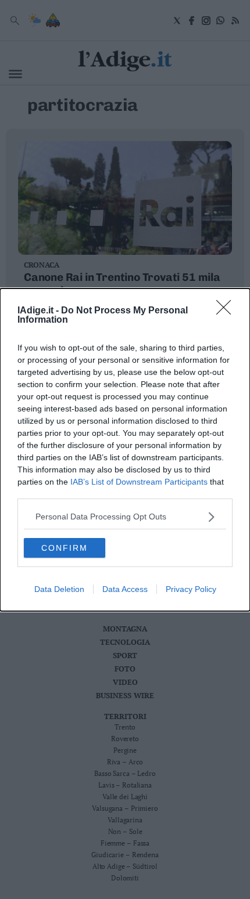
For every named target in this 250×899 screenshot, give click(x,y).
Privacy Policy (191, 589)
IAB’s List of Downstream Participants (139, 481)
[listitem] (125, 517)
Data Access (125, 589)
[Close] (227, 311)
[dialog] (125, 449)
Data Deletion (59, 589)
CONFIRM (64, 548)
